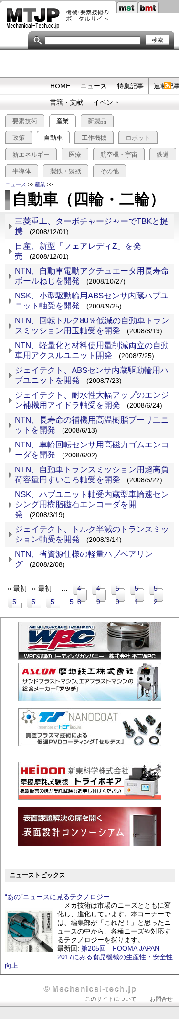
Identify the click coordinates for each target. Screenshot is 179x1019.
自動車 (53, 137)
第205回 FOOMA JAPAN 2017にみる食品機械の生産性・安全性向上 (89, 957)
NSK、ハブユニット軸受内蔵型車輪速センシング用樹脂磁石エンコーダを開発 (92, 504)
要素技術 (24, 121)
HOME (60, 86)
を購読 (167, 86)
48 (82, 594)
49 (101, 594)
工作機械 (94, 137)
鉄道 (163, 154)
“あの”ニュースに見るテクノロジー (57, 897)
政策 (18, 137)
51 (139, 594)
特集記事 (130, 86)
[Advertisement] (89, 64)
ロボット (138, 137)
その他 (109, 171)
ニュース (93, 86)
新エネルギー (31, 154)
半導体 (21, 171)
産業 (62, 121)
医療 (75, 154)
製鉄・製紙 (65, 171)
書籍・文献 (66, 102)
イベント (106, 102)
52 (158, 594)
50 (120, 594)
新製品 (97, 121)
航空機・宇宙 (118, 154)
